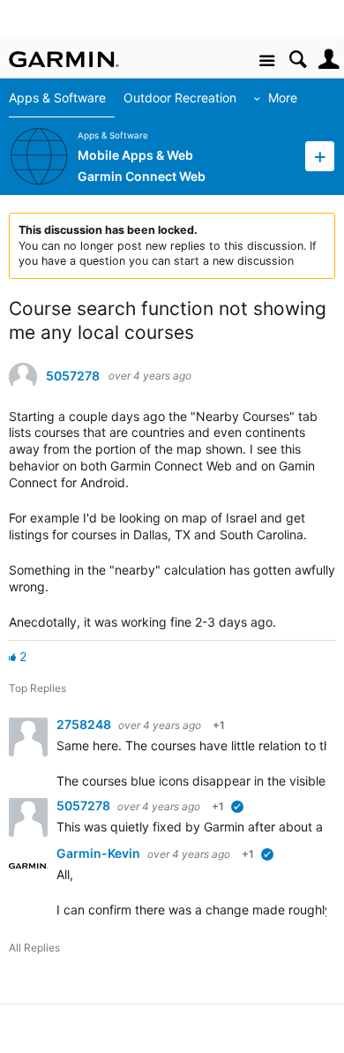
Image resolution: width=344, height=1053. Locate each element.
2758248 (85, 724)
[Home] (64, 59)
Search (297, 59)
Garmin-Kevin (99, 853)
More (282, 97)
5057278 (73, 376)
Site (266, 61)
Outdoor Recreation (179, 97)
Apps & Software (57, 97)
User (328, 59)
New (319, 155)
